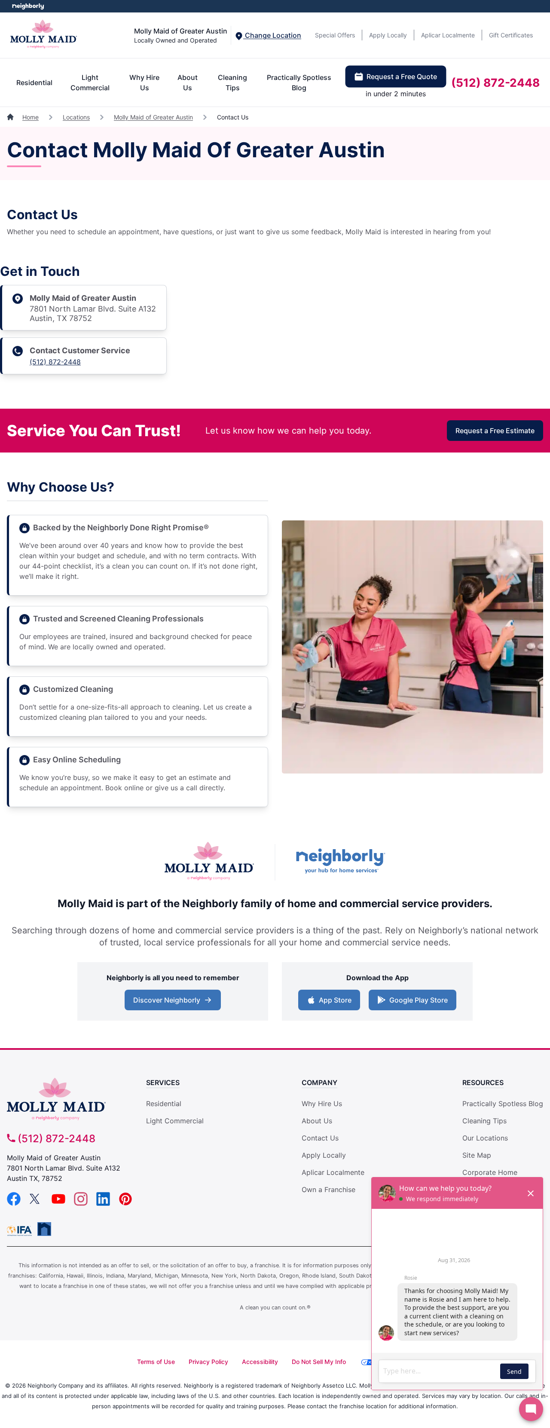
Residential (34, 82)
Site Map (476, 1155)
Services (163, 1082)
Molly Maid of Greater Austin (153, 117)
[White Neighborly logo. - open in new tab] (28, 6)
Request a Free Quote (402, 76)
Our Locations (485, 1138)
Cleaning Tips (232, 82)
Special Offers (335, 35)
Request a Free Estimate (495, 430)
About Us (187, 82)
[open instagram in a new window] (81, 1203)
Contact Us (320, 1138)
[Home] (11, 117)
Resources (483, 1082)
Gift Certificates (511, 35)
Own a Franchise (328, 1189)
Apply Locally (388, 35)
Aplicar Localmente (448, 35)
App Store (333, 1002)
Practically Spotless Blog (299, 82)
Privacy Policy (208, 1361)
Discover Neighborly (174, 1002)
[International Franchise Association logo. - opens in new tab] (21, 1231)
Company (319, 1082)
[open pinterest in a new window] (125, 1203)
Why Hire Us (144, 82)
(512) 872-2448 (495, 82)
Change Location (272, 35)
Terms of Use (156, 1361)
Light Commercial (90, 82)
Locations (76, 117)
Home (30, 117)
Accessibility (260, 1361)
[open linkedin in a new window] (103, 1203)
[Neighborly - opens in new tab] (44, 1229)
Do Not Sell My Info (319, 1361)
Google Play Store (416, 1002)
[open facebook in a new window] (14, 1203)
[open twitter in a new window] (36, 1203)
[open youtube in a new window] (58, 1203)
